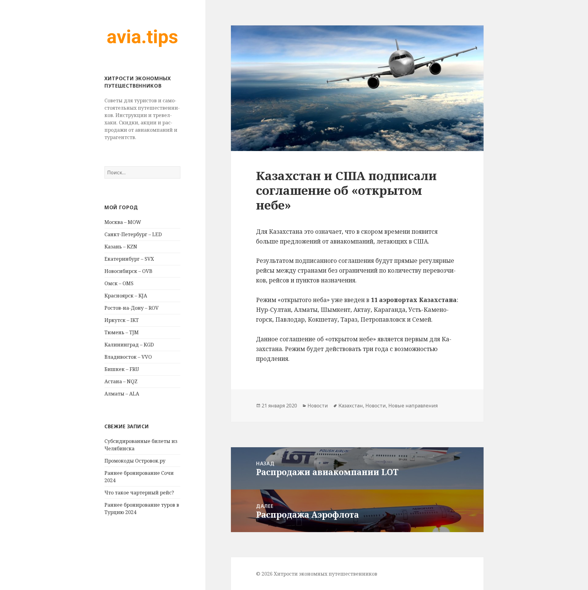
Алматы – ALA (121, 393)
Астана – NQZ (121, 381)
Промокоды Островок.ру (134, 460)
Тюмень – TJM (121, 332)
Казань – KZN (120, 246)
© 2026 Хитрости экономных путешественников (316, 573)
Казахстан (350, 405)
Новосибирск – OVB (128, 271)
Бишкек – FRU (121, 369)
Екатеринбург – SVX (129, 258)
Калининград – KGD (129, 344)
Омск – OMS (119, 283)
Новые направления (413, 405)
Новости (317, 405)
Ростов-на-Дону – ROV (131, 307)
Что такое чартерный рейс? (139, 492)
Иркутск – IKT (121, 320)
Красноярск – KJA (125, 295)
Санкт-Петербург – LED (133, 234)
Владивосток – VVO (128, 357)
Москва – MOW (122, 222)
